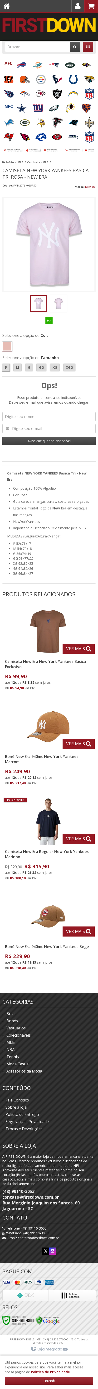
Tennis (12, 1056)
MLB (20, 162)
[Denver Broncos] (25, 92)
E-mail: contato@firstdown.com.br (32, 1238)
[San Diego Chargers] (74, 92)
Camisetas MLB (37, 162)
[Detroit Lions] (9, 121)
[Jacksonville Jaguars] (89, 78)
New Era (90, 186)
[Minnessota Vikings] (41, 121)
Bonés (12, 1020)
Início (10, 162)
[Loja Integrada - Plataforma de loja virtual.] (49, 1349)
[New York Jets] (70, 64)
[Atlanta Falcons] (57, 121)
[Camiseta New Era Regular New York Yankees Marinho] (48, 840)
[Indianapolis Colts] (74, 78)
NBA (10, 1049)
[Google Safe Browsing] (48, 1320)
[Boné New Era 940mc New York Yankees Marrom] (48, 745)
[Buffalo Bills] (22, 64)
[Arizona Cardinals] (25, 135)
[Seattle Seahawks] (74, 135)
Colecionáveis (18, 1035)
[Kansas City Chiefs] (41, 92)
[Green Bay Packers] (25, 121)
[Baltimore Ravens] (86, 64)
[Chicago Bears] (86, 107)
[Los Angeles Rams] (41, 135)
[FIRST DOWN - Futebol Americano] (49, 25)
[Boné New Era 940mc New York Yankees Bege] (48, 932)
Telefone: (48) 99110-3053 (26, 1228)
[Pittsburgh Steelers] (41, 78)
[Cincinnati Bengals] (9, 78)
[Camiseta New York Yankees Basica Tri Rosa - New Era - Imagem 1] (38, 303)
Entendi (49, 1380)
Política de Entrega (22, 1114)
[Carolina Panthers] (74, 121)
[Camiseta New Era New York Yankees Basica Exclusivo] (48, 650)
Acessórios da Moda (24, 1071)
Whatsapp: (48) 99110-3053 (27, 1233)
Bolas (11, 1013)
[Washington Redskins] (71, 107)
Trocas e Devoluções (24, 1128)
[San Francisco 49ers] (57, 135)
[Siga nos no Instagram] (52, 1251)
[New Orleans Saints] (89, 121)
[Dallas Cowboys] (22, 107)
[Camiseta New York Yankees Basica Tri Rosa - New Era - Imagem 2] (58, 303)
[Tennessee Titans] (9, 92)
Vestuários (16, 1028)
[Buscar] (75, 47)
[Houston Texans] (57, 78)
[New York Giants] (38, 107)
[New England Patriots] (54, 64)
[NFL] (89, 92)
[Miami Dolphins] (38, 64)
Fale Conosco (17, 1100)
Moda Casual (17, 1064)
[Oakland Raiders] (57, 92)
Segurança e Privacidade (27, 1121)
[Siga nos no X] (45, 1251)
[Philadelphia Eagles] (54, 107)
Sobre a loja (16, 1107)
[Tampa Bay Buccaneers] (9, 135)
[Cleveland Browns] (25, 78)
